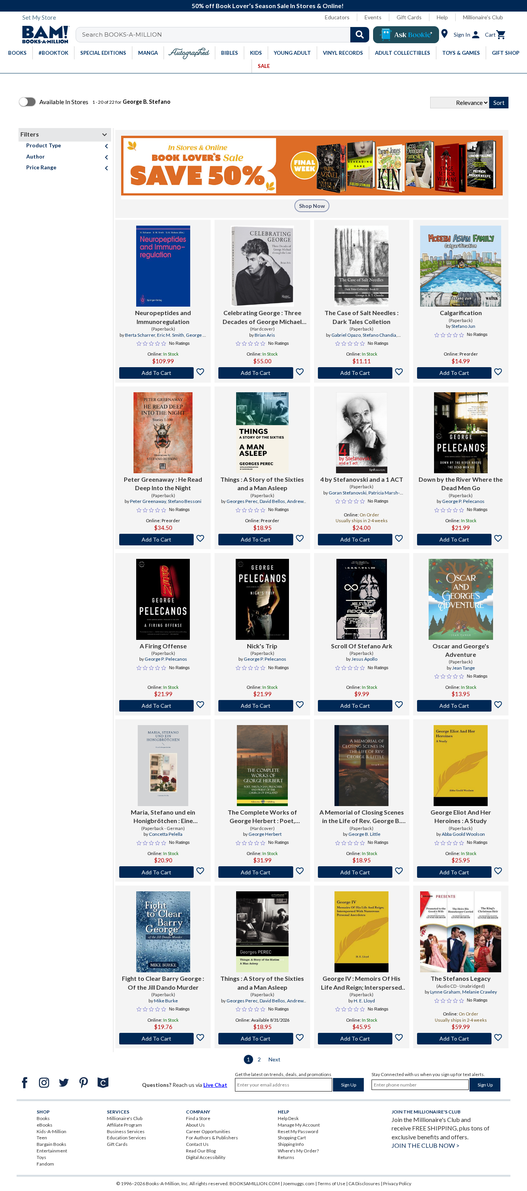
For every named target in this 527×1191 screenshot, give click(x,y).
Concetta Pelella (165, 834)
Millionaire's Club (483, 17)
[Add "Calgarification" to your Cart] (461, 373)
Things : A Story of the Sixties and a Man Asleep (262, 483)
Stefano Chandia (379, 335)
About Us (195, 1125)
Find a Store (198, 1118)
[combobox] (227, 34)
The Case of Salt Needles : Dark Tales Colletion (361, 317)
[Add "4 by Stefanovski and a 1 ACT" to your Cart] (361, 539)
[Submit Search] (359, 34)
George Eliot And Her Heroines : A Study (461, 816)
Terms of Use (331, 1183)
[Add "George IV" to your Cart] (361, 1038)
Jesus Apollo (364, 659)
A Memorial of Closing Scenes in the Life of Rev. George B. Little (361, 816)
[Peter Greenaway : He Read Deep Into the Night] (163, 432)
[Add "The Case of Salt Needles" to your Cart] (361, 373)
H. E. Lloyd (364, 1001)
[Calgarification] (460, 266)
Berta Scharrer (140, 335)
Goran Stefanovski (348, 493)
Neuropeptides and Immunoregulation (163, 317)
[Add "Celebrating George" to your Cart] (262, 373)
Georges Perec (242, 501)
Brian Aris (265, 335)
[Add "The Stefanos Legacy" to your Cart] (461, 1038)
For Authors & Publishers (212, 1137)
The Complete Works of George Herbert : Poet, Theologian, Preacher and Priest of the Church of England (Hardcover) (262, 816)
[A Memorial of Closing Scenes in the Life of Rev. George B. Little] (361, 765)
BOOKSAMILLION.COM (255, 1183)
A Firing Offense (163, 645)
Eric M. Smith (170, 335)
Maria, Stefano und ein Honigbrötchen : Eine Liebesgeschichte (163, 816)
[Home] (43, 35)
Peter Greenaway (148, 501)
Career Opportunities (208, 1131)
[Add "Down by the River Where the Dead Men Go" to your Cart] (461, 539)
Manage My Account (299, 1125)
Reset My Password (298, 1131)
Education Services (126, 1137)
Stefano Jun (463, 326)
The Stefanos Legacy (461, 978)
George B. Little (364, 834)
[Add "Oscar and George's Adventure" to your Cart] (461, 706)
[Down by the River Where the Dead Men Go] (461, 432)
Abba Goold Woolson (463, 834)
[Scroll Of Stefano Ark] (361, 599)
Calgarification (461, 312)
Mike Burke (166, 1001)
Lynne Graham (445, 992)
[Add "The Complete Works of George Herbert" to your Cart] (262, 872)
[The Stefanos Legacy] (460, 931)
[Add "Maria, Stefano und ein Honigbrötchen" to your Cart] (163, 872)
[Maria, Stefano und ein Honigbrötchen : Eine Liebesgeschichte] (163, 765)
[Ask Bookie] (406, 34)
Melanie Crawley (479, 992)
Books (43, 1118)
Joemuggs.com (298, 1183)
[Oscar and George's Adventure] (461, 599)
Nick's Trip (262, 645)
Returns (286, 1157)
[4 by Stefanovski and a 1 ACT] (361, 432)
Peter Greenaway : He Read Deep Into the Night (163, 483)
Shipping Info (291, 1144)
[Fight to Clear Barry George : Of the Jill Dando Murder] (163, 931)
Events (373, 17)
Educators (337, 17)
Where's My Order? (298, 1151)
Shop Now (312, 205)
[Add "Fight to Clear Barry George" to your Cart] (163, 1038)
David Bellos (272, 501)
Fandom (45, 1164)
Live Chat (215, 1084)
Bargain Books (51, 1144)
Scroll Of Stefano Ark (361, 645)
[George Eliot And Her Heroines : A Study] (461, 765)
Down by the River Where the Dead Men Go (461, 483)
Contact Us (197, 1144)
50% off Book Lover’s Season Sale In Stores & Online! (268, 5)
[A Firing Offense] (163, 599)
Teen (42, 1137)
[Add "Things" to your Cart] (262, 539)
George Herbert (265, 834)
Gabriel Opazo (346, 335)
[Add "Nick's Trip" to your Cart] (262, 706)
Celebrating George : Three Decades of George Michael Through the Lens (262, 317)
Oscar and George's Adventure (460, 650)
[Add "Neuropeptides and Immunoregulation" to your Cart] (163, 373)
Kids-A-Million (51, 1131)
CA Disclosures (364, 1183)
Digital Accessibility (205, 1157)
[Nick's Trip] (262, 599)
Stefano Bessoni (184, 501)
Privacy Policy (397, 1183)
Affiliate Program (124, 1125)
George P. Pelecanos (463, 501)
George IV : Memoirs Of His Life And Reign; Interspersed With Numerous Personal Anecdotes (361, 983)
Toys (41, 1157)
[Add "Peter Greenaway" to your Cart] (163, 539)
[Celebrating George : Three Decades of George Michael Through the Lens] (262, 266)
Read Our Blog (201, 1151)
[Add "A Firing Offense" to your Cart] (163, 706)
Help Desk (288, 1118)
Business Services (126, 1131)
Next (274, 1059)
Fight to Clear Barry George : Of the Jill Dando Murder (163, 982)
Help (442, 17)
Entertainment (52, 1151)
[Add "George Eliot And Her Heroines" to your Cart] (461, 872)
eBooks (44, 1125)
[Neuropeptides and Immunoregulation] (163, 266)
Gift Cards (409, 17)
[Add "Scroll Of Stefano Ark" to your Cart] (361, 706)
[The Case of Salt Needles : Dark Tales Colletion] (361, 266)
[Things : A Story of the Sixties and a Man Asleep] (262, 432)
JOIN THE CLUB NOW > (425, 1145)
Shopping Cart (292, 1137)
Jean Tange (463, 668)
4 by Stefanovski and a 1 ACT (361, 479)
